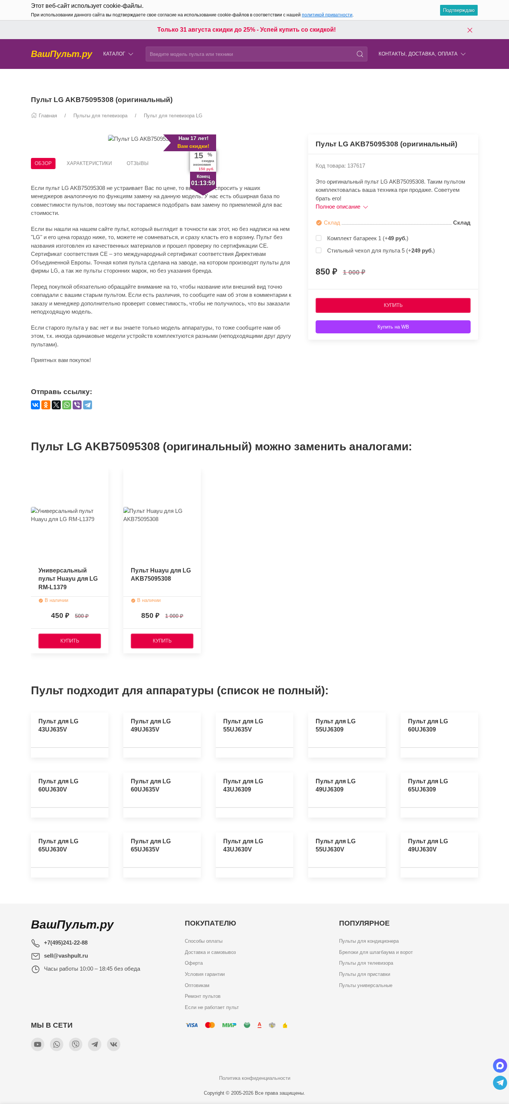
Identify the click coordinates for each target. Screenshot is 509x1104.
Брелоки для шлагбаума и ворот (376, 952)
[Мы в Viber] (75, 1044)
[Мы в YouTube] (37, 1044)
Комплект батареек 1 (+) (367, 238)
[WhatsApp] (66, 404)
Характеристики (89, 163)
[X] (56, 404)
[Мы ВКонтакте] (113, 1044)
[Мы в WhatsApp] (56, 1044)
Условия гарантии (205, 974)
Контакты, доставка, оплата (418, 54)
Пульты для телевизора (366, 963)
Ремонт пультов (203, 996)
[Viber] (77, 404)
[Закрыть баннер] (469, 30)
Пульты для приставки (364, 974)
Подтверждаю (459, 10)
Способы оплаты (203, 941)
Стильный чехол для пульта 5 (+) (381, 250)
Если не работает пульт (212, 1007)
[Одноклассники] (45, 404)
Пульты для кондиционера (369, 941)
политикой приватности (327, 15)
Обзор (43, 163)
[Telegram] (87, 404)
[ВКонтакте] (35, 404)
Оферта (194, 963)
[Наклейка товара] (129, 476)
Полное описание (339, 206)
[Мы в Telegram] (94, 1044)
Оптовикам (197, 985)
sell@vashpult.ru (66, 955)
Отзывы (138, 163)
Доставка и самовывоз (210, 952)
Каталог (114, 54)
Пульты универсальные (365, 985)
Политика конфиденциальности (254, 1078)
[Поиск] (359, 54)
